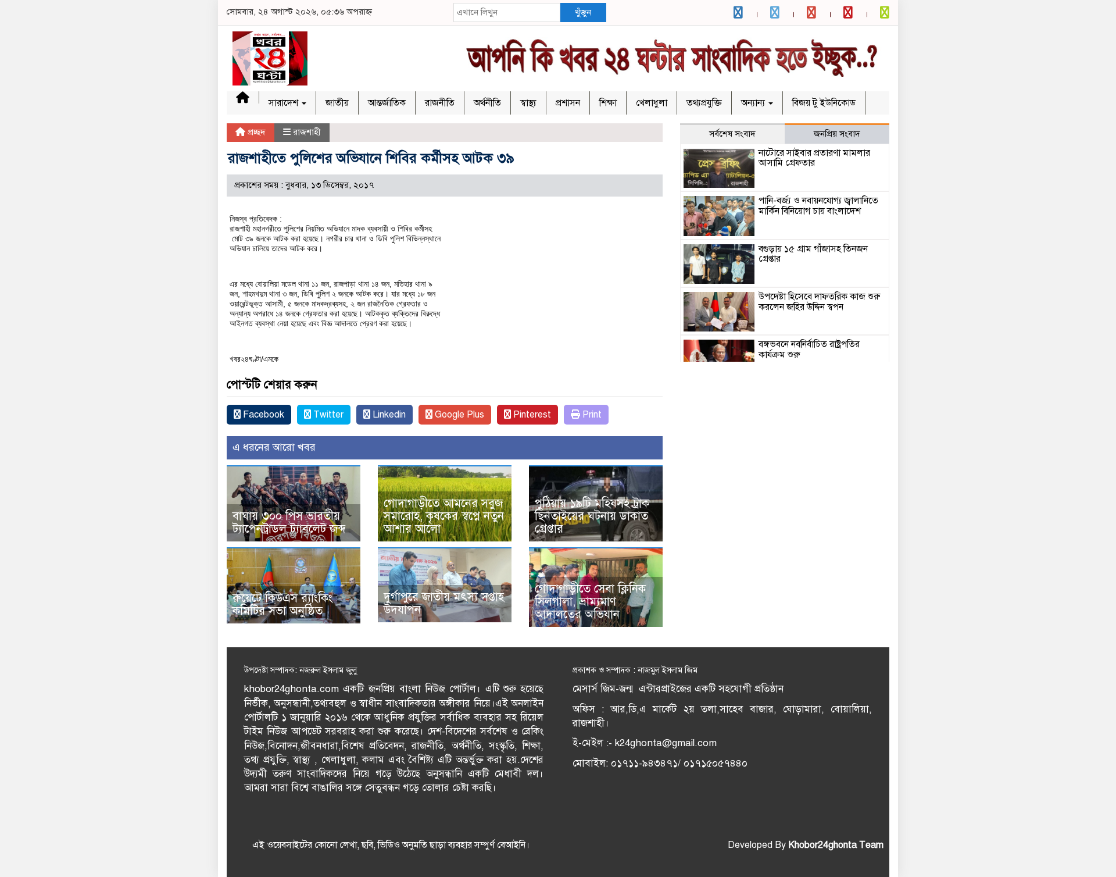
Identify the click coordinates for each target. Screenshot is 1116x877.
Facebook (262, 414)
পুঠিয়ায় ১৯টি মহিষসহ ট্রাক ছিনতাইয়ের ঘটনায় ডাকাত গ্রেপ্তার (592, 516)
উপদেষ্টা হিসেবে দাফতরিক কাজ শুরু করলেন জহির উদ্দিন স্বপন (820, 302)
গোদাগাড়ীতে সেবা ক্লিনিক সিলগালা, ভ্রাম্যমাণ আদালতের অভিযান (590, 602)
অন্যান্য (754, 103)
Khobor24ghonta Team (836, 845)
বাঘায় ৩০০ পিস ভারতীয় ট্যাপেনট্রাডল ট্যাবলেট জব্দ (289, 522)
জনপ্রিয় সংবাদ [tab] (837, 134)
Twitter (327, 414)
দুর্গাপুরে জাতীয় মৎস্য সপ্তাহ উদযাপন (444, 603)
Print (591, 414)
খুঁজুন (583, 12)
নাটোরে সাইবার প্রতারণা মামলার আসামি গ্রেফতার (814, 158)
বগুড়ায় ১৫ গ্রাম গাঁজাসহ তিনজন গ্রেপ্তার (813, 254)
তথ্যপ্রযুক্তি (704, 103)
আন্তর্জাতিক (387, 103)
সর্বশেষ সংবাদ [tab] (732, 134)
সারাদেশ (285, 103)
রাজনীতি (440, 103)
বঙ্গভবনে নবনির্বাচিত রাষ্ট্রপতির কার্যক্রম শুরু (809, 349)
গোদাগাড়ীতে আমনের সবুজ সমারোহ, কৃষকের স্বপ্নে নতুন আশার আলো (444, 516)
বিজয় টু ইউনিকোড (824, 103)
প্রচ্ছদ (255, 132)
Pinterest (531, 414)
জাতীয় (337, 103)
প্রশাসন (568, 103)
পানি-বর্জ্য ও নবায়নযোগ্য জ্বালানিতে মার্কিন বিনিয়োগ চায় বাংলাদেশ (818, 206)
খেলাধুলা (651, 103)
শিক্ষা (608, 103)
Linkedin (388, 414)
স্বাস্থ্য (528, 103)
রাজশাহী (307, 132)
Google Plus (458, 414)
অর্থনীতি (487, 103)
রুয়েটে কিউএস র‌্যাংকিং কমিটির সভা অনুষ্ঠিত (282, 604)
